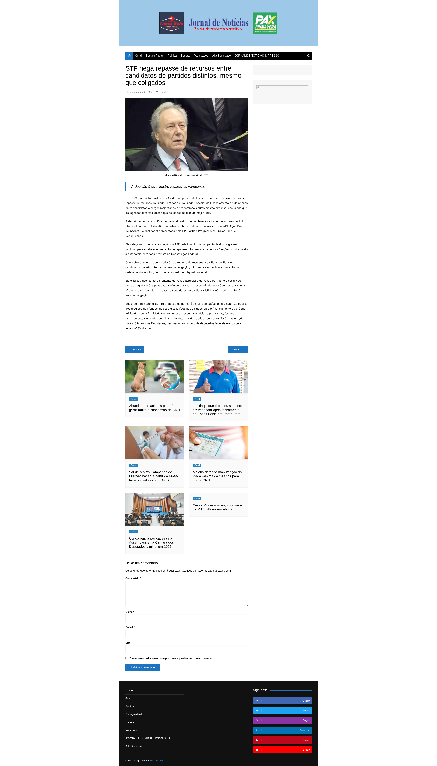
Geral (138, 55)
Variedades (201, 55)
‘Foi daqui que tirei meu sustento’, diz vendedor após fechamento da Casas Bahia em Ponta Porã (218, 410)
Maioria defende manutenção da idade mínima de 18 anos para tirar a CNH (217, 476)
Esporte (185, 55)
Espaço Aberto (155, 55)
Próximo (236, 349)
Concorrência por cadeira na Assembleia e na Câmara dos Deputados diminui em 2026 (151, 542)
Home (129, 690)
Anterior (136, 349)
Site (127, 642)
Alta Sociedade (221, 55)
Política (172, 55)
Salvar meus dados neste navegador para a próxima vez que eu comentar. (171, 658)
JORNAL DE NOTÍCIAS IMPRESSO (257, 55)
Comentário (133, 578)
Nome (129, 611)
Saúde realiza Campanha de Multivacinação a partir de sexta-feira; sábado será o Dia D (153, 476)
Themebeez (156, 760)
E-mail (130, 627)
